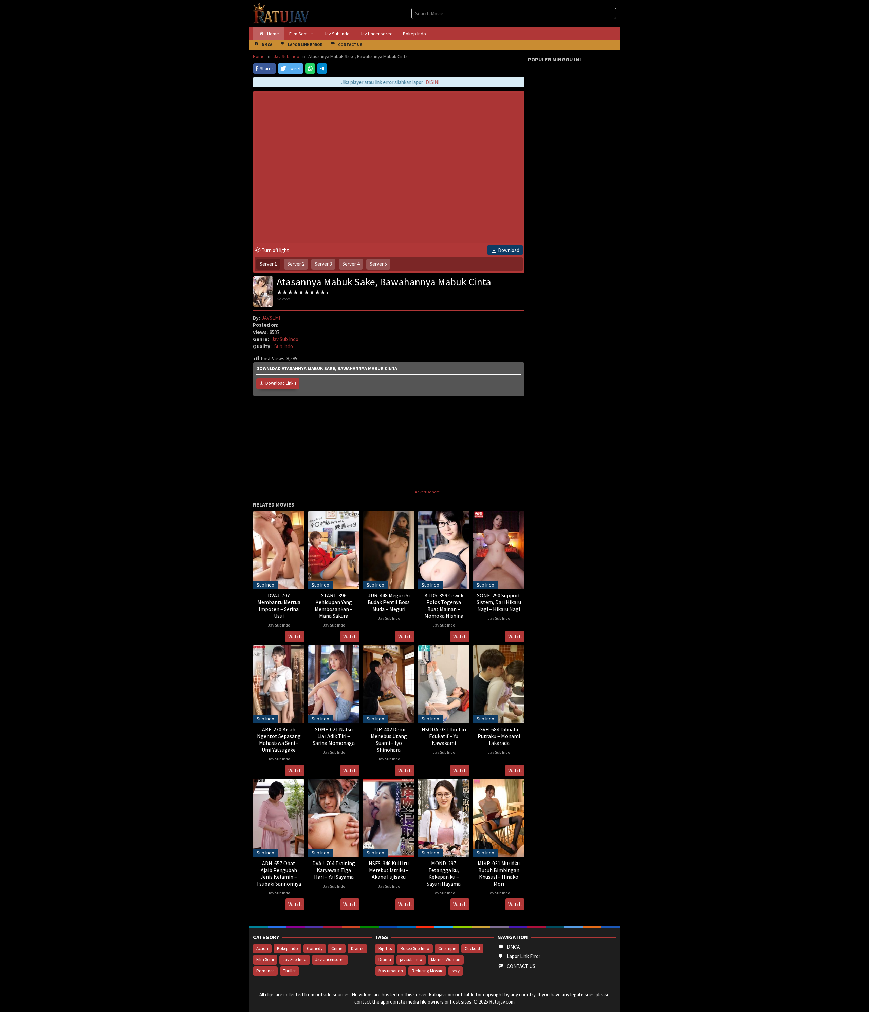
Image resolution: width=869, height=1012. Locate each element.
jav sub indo (411, 960)
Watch (295, 636)
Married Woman (445, 960)
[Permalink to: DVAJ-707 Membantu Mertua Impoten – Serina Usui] (279, 549)
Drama (357, 948)
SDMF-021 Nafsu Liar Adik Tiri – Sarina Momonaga (334, 736)
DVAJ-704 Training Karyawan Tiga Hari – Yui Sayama (333, 870)
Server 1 (268, 264)
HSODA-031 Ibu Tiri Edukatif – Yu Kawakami (444, 736)
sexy (456, 971)
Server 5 (378, 264)
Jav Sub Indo (285, 339)
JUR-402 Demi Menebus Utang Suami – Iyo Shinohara (389, 739)
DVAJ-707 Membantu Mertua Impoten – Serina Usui (278, 605)
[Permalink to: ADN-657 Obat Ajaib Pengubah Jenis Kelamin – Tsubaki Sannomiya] (279, 817)
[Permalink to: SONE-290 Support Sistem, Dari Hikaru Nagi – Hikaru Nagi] (499, 549)
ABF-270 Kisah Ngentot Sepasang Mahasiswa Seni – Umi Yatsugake (279, 739)
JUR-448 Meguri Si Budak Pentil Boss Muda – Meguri (389, 602)
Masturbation (390, 971)
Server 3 (323, 264)
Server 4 (350, 264)
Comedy (314, 948)
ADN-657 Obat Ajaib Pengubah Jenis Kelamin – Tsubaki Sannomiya (278, 873)
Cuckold (472, 948)
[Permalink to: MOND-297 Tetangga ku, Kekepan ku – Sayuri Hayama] (444, 817)
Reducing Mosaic (427, 971)
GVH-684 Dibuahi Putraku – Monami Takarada (499, 736)
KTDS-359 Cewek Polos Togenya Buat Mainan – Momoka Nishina (443, 605)
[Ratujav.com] (281, 13)
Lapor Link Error (523, 956)
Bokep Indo (287, 948)
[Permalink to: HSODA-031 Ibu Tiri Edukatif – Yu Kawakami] (444, 683)
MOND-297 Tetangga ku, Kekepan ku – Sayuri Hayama (444, 873)
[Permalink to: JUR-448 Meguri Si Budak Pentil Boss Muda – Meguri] (389, 549)
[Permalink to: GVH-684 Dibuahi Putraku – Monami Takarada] (499, 683)
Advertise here (427, 491)
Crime (336, 948)
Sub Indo (283, 346)
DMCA (513, 947)
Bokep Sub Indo (415, 948)
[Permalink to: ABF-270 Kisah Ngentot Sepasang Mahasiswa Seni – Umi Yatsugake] (279, 683)
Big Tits (385, 948)
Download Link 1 (280, 383)
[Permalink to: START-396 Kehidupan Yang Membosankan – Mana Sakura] (334, 549)
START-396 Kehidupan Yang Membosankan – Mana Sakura (334, 605)
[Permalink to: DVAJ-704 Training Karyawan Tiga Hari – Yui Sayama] (334, 817)
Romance (265, 971)
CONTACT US (521, 966)
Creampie (447, 948)
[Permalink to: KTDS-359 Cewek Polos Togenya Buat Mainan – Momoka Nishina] (444, 549)
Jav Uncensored (330, 960)
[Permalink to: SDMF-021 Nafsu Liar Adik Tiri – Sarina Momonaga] (334, 683)
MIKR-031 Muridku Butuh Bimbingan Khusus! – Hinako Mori (499, 873)
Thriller (289, 971)
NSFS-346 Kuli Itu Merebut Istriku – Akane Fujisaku (389, 870)
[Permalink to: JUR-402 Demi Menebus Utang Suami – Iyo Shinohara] (389, 683)
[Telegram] (322, 68)
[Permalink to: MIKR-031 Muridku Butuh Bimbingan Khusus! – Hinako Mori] (499, 817)
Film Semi (265, 960)
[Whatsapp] (310, 68)
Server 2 (295, 264)
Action (262, 948)
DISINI (424, 82)
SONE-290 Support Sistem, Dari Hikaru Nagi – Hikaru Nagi (499, 602)
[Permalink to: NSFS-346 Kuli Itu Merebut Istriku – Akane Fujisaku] (389, 817)
